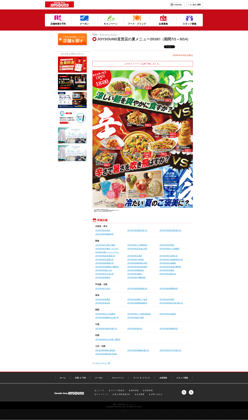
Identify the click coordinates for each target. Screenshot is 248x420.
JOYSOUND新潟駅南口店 (137, 289)
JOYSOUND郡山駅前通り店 (170, 230)
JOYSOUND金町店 (134, 274)
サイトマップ (102, 394)
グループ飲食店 (117, 390)
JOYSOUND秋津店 (166, 270)
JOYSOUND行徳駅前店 (136, 278)
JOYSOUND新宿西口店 (104, 263)
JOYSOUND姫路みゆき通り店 (107, 318)
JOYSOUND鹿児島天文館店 (106, 354)
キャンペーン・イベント (108, 34)
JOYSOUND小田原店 (135, 260)
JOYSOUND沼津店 (166, 299)
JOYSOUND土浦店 (134, 256)
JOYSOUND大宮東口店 (168, 256)
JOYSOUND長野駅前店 (168, 289)
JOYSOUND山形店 (102, 230)
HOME (94, 34)
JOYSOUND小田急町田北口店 (171, 260)
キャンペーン (118, 378)
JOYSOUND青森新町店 (104, 234)
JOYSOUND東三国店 (135, 318)
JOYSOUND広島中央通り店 (106, 329)
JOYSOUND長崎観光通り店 (138, 350)
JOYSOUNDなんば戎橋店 (105, 314)
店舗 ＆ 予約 (80, 378)
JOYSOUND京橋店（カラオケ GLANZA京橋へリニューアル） (107, 250)
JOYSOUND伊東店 (102, 299)
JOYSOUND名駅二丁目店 (137, 299)
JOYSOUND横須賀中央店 (137, 263)
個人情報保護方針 (122, 394)
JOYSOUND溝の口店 (103, 270)
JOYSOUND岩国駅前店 (168, 329)
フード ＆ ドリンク (141, 378)
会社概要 (141, 394)
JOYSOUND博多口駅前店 (105, 350)
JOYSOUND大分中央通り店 (170, 350)
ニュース (100, 390)
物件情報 (135, 390)
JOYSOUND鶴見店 (102, 278)
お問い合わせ (157, 394)
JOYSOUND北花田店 (167, 314)
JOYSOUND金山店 (102, 303)
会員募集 (163, 378)
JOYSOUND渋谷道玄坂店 (137, 267)
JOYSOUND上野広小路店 (105, 245)
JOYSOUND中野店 (166, 245)
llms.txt (124, 410)
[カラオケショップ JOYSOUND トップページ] (69, 393)
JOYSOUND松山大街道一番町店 (107, 339)
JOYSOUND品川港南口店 (105, 256)
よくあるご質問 (195, 4)
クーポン (99, 378)
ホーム (63, 378)
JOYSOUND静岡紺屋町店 (137, 303)
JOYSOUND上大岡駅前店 (137, 245)
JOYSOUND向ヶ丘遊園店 (169, 249)
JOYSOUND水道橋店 (167, 263)
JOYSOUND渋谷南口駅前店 (170, 267)
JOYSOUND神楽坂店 (135, 270)
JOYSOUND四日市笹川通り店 (171, 303)
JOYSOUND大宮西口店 (104, 260)
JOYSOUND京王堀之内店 (137, 249)
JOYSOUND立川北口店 (104, 274)
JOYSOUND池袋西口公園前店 (107, 267)
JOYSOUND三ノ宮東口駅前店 (139, 314)
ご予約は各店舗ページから (74, 39)
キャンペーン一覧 (102, 363)
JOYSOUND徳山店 (134, 329)
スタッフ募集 (182, 378)
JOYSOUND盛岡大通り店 (137, 230)
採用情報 (149, 390)
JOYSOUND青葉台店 (167, 274)
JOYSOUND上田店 (102, 289)
